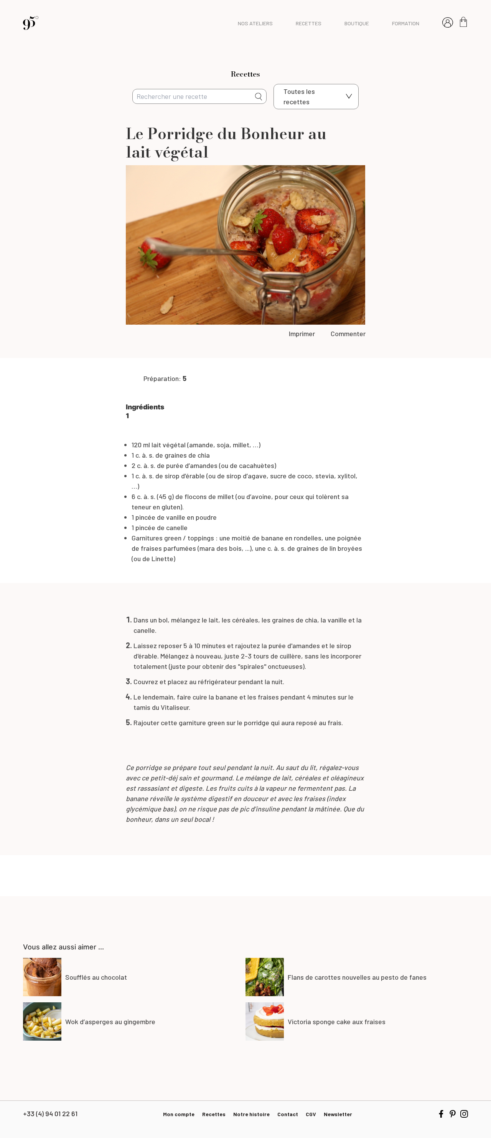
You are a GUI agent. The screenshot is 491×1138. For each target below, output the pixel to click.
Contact (287, 1114)
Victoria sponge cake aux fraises (337, 1021)
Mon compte (178, 1114)
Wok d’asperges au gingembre (110, 1021)
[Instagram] (464, 1114)
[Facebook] (441, 1114)
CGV (311, 1114)
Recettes (214, 1114)
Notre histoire (251, 1114)
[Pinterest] (452, 1114)
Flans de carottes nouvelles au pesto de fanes (357, 977)
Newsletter (338, 1114)
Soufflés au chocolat (96, 977)
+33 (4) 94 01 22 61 (50, 1113)
